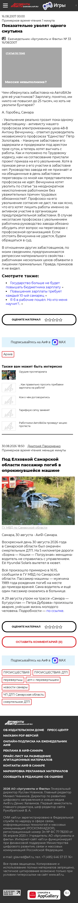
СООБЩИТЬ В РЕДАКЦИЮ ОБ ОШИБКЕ (33, 777)
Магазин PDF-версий (20, 735)
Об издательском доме (23, 730)
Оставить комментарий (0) (39, 642)
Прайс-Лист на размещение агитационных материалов (27, 758)
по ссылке (54, 611)
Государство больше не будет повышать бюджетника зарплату (33, 285)
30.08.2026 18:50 (13, 446)
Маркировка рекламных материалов (35, 771)
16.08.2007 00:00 (13, 16)
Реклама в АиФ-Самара (23, 750)
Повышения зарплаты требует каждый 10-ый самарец (34, 293)
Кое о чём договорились (34, 397)
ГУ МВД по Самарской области (24, 527)
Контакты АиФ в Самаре (24, 765)
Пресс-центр (57, 730)
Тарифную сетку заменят (34, 410)
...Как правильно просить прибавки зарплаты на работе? (41, 386)
